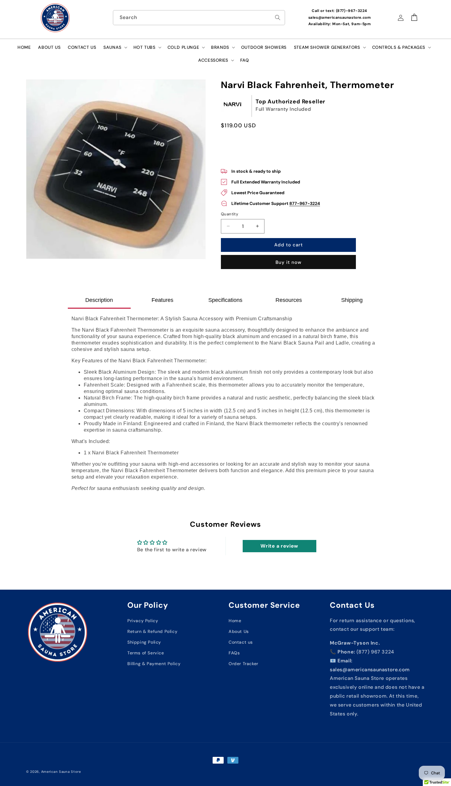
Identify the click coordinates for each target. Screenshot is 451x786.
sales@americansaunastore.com (339, 17)
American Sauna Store (61, 771)
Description (99, 300)
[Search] (277, 17)
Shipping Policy (144, 642)
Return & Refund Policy (152, 631)
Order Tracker (243, 663)
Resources (289, 300)
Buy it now (289, 262)
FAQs (234, 653)
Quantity (229, 214)
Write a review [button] (279, 546)
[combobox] (199, 18)
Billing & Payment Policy (153, 663)
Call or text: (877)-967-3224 (339, 10)
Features (162, 300)
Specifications (225, 300)
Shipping (352, 300)
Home (235, 620)
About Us (239, 631)
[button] (115, 47)
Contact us (241, 642)
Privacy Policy (142, 620)
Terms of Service (145, 653)
